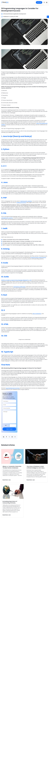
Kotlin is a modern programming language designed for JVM (16, 280)
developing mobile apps (19, 286)
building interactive (21, 202)
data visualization (37, 313)
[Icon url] (5, 2)
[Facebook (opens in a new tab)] (6, 437)
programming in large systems (38, 257)
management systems (7, 218)
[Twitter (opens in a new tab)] (9, 437)
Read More (5, 480)
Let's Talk (39, 2)
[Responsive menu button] (47, 2)
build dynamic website (26, 201)
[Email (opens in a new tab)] (12, 437)
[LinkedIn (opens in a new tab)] (4, 437)
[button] (44, 2)
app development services (12, 388)
